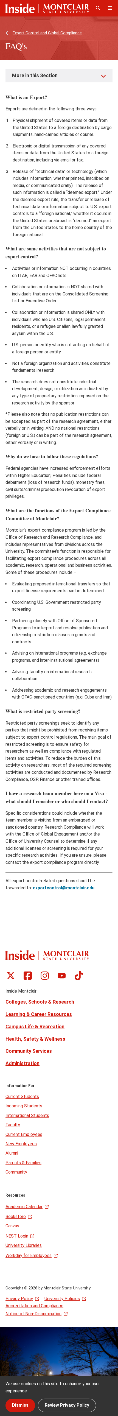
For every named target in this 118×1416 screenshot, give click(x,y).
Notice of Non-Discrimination (33, 1313)
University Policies (62, 1298)
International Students (27, 1115)
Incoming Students (23, 1105)
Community (16, 1172)
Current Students (22, 1096)
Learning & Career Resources (38, 1014)
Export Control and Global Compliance (47, 32)
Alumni (11, 1153)
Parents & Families (23, 1162)
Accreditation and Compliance (34, 1305)
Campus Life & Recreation (34, 1026)
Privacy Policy (19, 1298)
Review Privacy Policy (67, 1405)
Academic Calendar (24, 1206)
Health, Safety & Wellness (35, 1039)
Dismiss (20, 1405)
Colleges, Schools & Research (39, 1002)
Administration (22, 1063)
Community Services (28, 1051)
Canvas (12, 1225)
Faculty (12, 1124)
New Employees (21, 1143)
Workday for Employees (28, 1255)
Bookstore (15, 1216)
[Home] (47, 8)
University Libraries (23, 1245)
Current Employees (23, 1134)
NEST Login (16, 1236)
